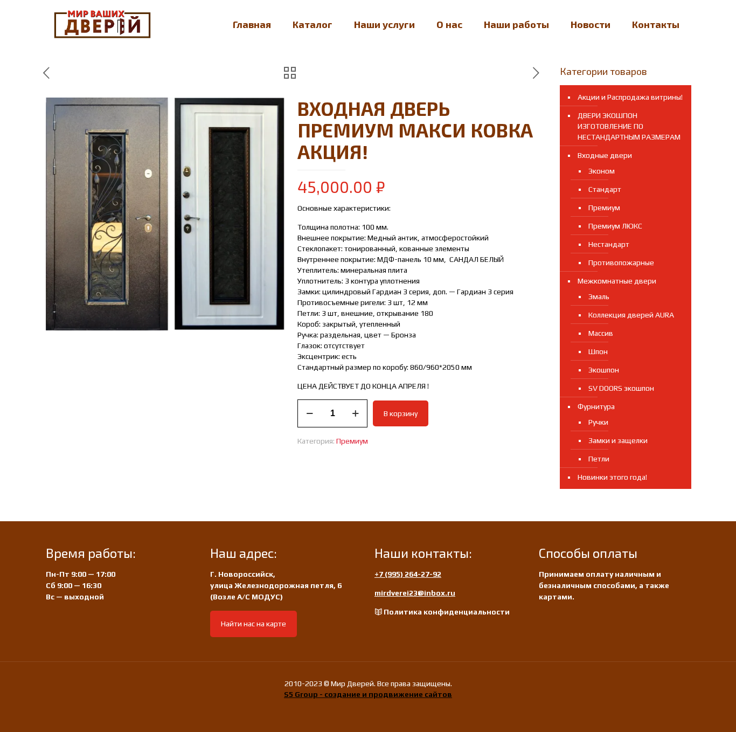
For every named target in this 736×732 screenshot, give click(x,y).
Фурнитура (596, 406)
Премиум (352, 441)
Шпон (598, 351)
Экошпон (603, 369)
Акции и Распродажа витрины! (630, 97)
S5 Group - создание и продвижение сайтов (368, 694)
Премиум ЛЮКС (615, 226)
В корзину (401, 413)
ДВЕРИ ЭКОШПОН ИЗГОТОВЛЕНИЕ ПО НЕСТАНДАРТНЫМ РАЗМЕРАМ (629, 126)
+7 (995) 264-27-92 (407, 574)
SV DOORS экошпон (621, 388)
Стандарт (604, 189)
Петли (598, 458)
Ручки (598, 422)
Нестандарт (608, 244)
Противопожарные (621, 262)
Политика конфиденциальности (447, 611)
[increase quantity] (355, 413)
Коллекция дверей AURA (631, 314)
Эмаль (598, 296)
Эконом (601, 171)
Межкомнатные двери (617, 281)
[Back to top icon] (684, 710)
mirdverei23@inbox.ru (414, 593)
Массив (600, 333)
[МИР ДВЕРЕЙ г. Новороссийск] (102, 24)
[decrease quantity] (309, 413)
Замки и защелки (618, 440)
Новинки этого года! (612, 477)
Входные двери (605, 155)
